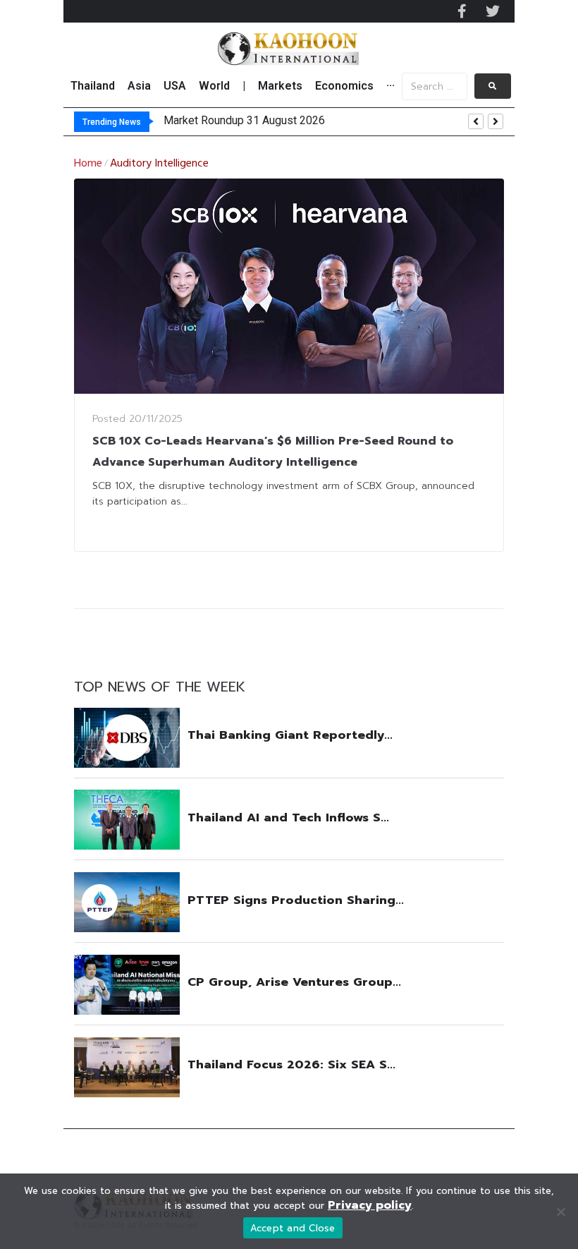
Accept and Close (293, 1228)
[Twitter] (492, 11)
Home (88, 164)
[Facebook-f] (461, 11)
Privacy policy (370, 1205)
